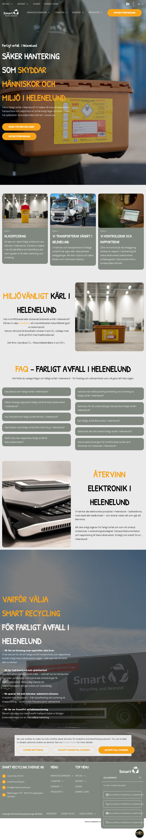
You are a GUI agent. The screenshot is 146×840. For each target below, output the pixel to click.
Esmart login (51, 4)
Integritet (52, 814)
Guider (36, 4)
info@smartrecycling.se (18, 787)
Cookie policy (68, 814)
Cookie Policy (69, 742)
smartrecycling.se (16, 781)
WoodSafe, (24, 323)
